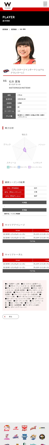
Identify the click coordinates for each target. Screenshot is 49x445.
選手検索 (5, 29)
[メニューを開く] (45, 3)
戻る (10, 316)
